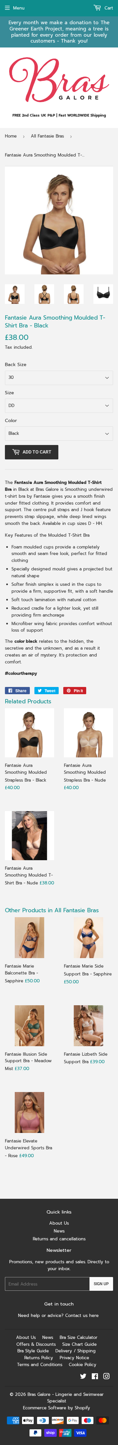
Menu (19, 8)
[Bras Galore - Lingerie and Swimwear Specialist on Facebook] (94, 1377)
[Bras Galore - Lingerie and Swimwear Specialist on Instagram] (106, 1377)
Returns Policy (38, 1358)
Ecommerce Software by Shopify (56, 1408)
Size (9, 392)
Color (11, 420)
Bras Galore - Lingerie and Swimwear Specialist (66, 1397)
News (59, 1231)
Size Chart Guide (79, 1344)
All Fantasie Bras (47, 136)
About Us (59, 1223)
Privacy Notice (74, 1358)
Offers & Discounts (36, 1344)
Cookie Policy (82, 1365)
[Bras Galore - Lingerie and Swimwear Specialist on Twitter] (83, 1377)
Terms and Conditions (39, 1365)
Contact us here (82, 1315)
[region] (59, 31)
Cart (108, 8)
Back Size (16, 364)
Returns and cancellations (59, 1239)
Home (11, 136)
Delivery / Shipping (75, 1351)
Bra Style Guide (33, 1351)
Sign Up (101, 1284)
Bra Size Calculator (78, 1337)
